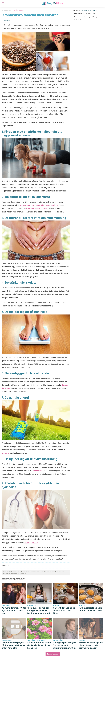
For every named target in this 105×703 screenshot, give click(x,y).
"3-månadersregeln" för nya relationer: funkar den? (14, 610)
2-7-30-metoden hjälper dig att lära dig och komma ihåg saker (91, 645)
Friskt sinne (31, 605)
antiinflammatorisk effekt (36, 208)
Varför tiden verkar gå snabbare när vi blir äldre (64, 610)
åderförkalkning (31, 542)
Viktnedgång (58, 640)
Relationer (6, 605)
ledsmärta (53, 205)
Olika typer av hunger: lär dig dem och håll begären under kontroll (38, 610)
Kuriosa (56, 605)
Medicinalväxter (19, 10)
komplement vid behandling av (34, 205)
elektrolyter (38, 471)
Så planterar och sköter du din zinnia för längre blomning (39, 645)
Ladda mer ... (52, 654)
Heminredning (7, 640)
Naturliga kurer (7, 10)
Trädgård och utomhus (36, 640)
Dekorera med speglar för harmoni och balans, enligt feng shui (13, 645)
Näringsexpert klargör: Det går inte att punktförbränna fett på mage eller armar (64, 645)
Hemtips (82, 605)
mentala (5, 453)
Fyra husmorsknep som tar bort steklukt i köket (90, 609)
